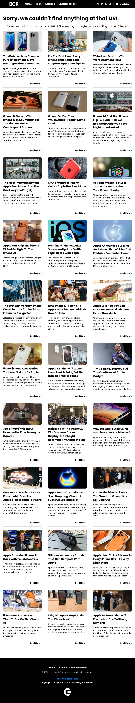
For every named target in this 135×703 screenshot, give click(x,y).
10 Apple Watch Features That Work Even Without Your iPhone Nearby (109, 186)
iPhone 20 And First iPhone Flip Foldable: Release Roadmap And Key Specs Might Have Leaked (110, 122)
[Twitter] (93, 4)
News (28, 3)
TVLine (67, 682)
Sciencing (76, 682)
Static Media (54, 672)
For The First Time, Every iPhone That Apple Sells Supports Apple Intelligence (66, 59)
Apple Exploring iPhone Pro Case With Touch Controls (21, 557)
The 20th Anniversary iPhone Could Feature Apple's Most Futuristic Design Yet (22, 309)
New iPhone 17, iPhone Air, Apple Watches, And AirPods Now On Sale (67, 309)
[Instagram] (98, 4)
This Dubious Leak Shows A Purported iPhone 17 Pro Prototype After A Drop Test (21, 59)
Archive (63, 667)
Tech (39, 3)
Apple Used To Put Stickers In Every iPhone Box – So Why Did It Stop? (112, 559)
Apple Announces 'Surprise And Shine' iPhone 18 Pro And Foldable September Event (112, 249)
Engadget (46, 682)
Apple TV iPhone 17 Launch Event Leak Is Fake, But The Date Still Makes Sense (65, 372)
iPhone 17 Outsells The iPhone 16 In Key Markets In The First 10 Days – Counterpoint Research (21, 121)
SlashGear (88, 682)
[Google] (106, 4)
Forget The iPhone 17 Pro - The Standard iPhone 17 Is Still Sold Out (110, 496)
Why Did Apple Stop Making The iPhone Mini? (66, 617)
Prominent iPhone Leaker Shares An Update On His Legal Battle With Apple (64, 249)
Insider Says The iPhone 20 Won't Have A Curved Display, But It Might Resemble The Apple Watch (66, 434)
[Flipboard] (102, 4)
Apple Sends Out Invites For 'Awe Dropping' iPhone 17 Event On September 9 (66, 496)
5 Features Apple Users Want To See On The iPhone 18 (21, 619)
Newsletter (124, 4)
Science (50, 3)
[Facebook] (89, 4)
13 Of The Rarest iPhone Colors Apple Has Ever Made (67, 184)
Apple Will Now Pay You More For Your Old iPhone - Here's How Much (111, 309)
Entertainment (67, 3)
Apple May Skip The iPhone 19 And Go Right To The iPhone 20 (21, 249)
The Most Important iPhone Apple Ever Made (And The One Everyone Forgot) (21, 186)
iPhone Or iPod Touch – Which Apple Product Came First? (66, 119)
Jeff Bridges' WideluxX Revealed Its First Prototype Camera (21, 432)
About (51, 667)
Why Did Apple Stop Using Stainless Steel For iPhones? (111, 430)
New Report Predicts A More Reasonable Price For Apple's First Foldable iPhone (22, 496)
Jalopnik (57, 682)
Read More (35, 84)
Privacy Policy (79, 667)
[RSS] (110, 4)
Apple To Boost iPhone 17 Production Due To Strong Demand (110, 619)
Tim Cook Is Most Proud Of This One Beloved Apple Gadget (110, 372)
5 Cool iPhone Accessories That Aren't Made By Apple (21, 370)
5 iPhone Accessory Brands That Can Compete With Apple (66, 559)
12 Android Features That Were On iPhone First (109, 58)
